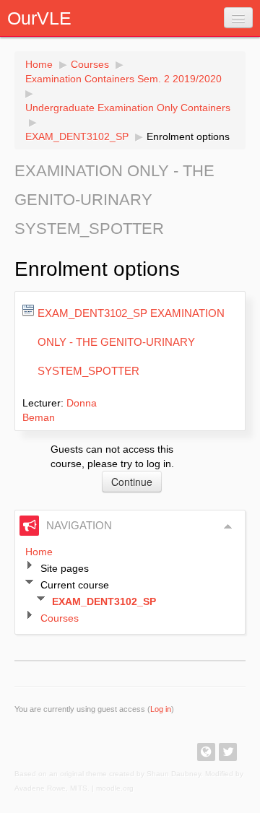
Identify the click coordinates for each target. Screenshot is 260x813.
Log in (160, 709)
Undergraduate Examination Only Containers (127, 107)
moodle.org (115, 788)
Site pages (64, 568)
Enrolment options (188, 136)
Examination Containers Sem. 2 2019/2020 (123, 78)
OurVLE (39, 18)
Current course (74, 585)
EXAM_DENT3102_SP (77, 136)
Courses (90, 64)
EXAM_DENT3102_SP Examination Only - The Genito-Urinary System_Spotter (131, 342)
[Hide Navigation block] (228, 526)
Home (39, 64)
